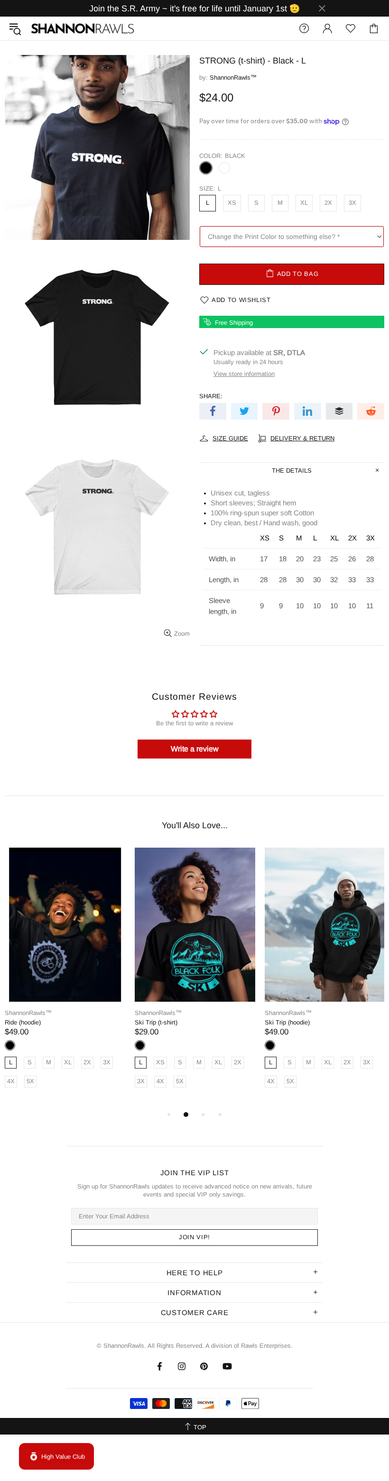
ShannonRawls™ (82, 28)
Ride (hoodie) (23, 1022)
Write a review (195, 749)
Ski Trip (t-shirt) (156, 1022)
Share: (210, 396)
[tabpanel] (65, 978)
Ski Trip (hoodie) (287, 1022)
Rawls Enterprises (266, 1345)
